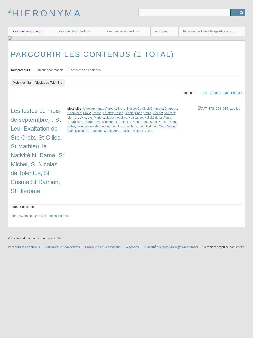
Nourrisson (74, 122)
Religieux (124, 122)
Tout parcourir (20, 70)
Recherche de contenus (84, 70)
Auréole (110, 108)
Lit (76, 117)
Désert (118, 113)
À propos (161, 31)
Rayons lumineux (105, 122)
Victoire (138, 131)
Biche (121, 108)
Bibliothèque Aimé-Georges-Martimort (208, 31)
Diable (129, 113)
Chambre (156, 108)
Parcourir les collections (75, 31)
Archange (97, 108)
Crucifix (108, 113)
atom (14, 215)
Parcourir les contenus (28, 31)
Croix (86, 113)
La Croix (169, 113)
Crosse (96, 113)
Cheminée (74, 113)
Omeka (239, 247)
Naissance (135, 117)
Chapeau (171, 108)
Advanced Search (234, 12)
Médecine (112, 117)
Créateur (215, 93)
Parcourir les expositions (123, 31)
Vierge (149, 131)
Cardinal (143, 108)
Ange (86, 108)
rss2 (67, 215)
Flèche (157, 113)
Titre (204, 93)
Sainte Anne (112, 131)
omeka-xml (55, 215)
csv (21, 215)
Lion (70, 117)
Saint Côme (140, 122)
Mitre (123, 117)
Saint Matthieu (148, 126)
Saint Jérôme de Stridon (93, 126)
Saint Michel (167, 126)
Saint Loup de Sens (123, 126)
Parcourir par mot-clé (49, 70)
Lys (90, 117)
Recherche (241, 12)
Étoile (147, 113)
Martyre (99, 117)
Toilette (126, 131)
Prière (88, 122)
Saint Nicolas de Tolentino (85, 131)
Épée (138, 113)
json (43, 215)
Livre (83, 117)
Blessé (131, 108)
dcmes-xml (31, 215)
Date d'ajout (232, 93)
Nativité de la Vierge (157, 117)
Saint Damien (159, 122)
